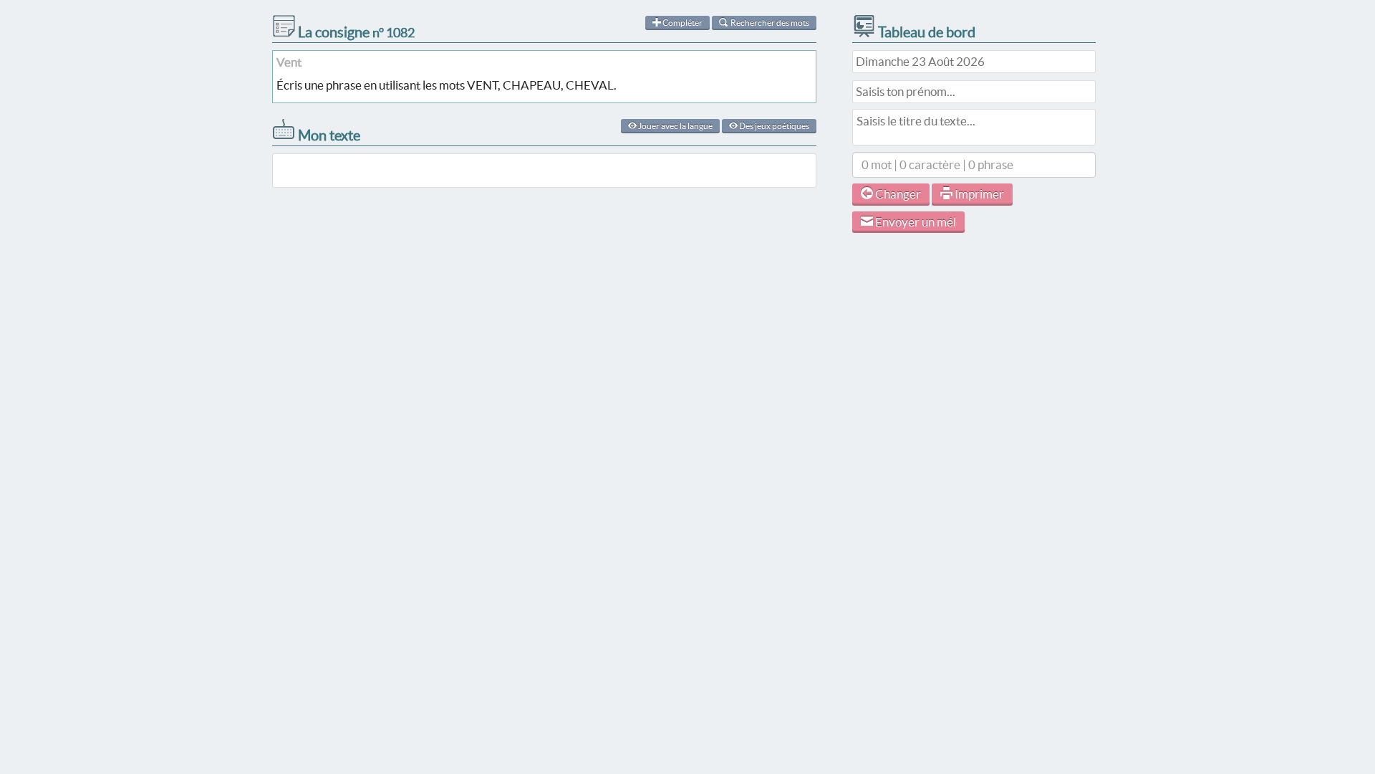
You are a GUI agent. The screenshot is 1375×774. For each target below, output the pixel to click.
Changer (897, 194)
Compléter (682, 22)
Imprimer (978, 194)
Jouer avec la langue (675, 125)
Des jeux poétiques (773, 125)
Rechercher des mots (769, 22)
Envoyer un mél (914, 222)
